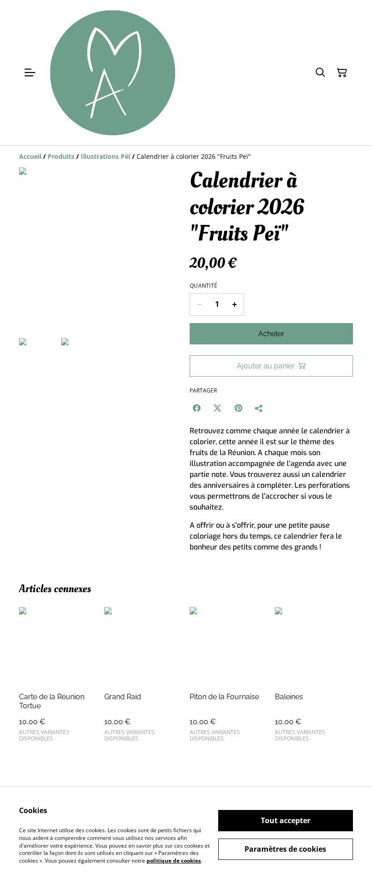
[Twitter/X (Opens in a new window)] (217, 408)
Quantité (203, 286)
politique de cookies (174, 860)
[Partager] (259, 408)
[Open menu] (30, 73)
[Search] (320, 73)
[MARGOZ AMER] (112, 73)
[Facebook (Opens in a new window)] (196, 408)
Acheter (271, 333)
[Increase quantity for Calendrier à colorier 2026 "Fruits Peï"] (234, 304)
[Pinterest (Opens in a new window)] (238, 408)
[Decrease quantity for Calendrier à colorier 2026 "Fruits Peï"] (199, 304)
